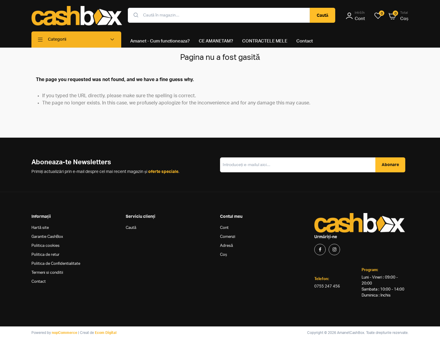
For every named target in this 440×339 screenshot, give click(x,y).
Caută (322, 15)
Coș (223, 255)
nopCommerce (64, 333)
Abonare (390, 165)
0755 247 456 (327, 286)
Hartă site (40, 228)
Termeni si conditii (47, 273)
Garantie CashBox (47, 237)
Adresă (226, 246)
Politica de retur (45, 255)
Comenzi (227, 237)
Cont (224, 228)
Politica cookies (45, 246)
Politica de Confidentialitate (55, 264)
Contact (38, 282)
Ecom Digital (105, 333)
